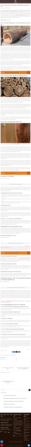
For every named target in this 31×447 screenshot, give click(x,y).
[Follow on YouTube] (17, 441)
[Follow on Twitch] (21, 441)
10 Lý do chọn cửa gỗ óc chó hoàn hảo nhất (9, 395)
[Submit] (29, 390)
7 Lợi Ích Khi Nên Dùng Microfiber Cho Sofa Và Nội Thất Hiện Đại (13, 401)
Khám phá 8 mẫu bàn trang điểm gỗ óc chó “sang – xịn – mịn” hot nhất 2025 (14, 398)
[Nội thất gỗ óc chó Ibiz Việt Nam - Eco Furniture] (15, 1)
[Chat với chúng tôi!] (29, 445)
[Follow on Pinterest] (15, 441)
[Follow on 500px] (19, 441)
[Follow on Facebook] (10, 441)
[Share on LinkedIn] (19, 352)
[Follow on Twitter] (12, 441)
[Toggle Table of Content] (9, 20)
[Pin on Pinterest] (18, 352)
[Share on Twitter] (14, 352)
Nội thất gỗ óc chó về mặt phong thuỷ (8, 404)
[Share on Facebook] (13, 352)
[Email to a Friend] (16, 352)
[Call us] (13, 441)
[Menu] (2, 2)
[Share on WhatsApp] (11, 352)
